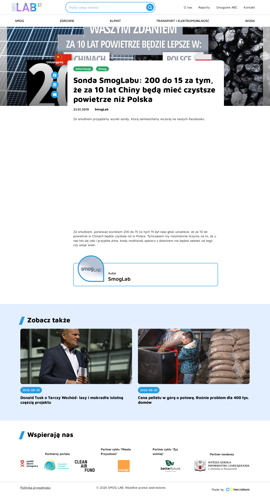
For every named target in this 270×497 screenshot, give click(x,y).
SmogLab (102, 109)
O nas (188, 7)
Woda (250, 21)
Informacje (83, 69)
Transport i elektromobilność (182, 21)
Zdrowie (67, 21)
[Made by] (238, 489)
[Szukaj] (150, 7)
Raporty (204, 7)
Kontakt (249, 7)
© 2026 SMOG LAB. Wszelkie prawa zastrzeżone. (131, 487)
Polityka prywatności (35, 487)
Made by (218, 489)
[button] (55, 75)
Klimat (115, 21)
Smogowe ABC (226, 7)
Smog (19, 21)
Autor (112, 273)
